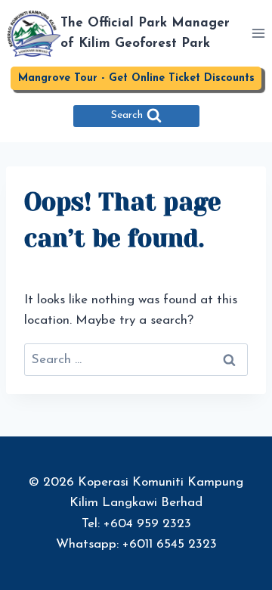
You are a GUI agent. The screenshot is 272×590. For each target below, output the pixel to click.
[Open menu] (258, 33)
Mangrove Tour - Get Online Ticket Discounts (136, 78)
